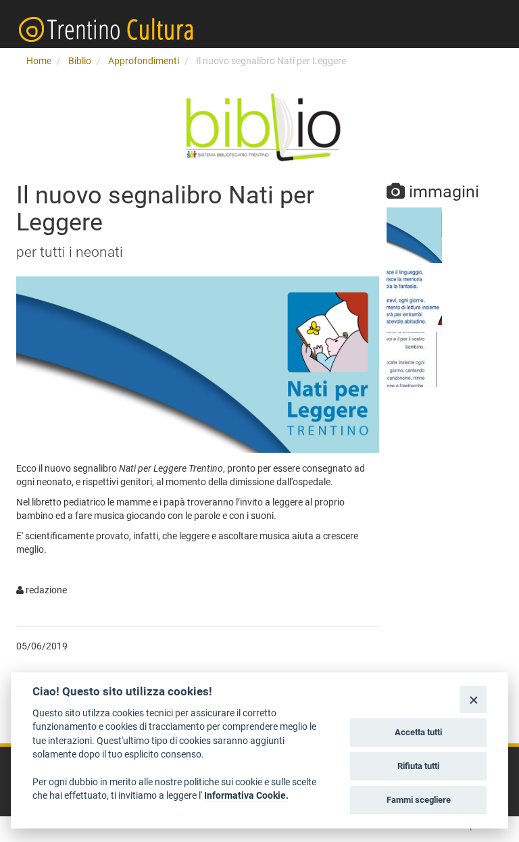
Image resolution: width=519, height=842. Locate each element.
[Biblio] (259, 129)
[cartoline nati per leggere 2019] (414, 297)
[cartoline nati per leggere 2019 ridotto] (414, 235)
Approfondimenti (143, 60)
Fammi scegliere (419, 800)
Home (38, 60)
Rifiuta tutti (418, 766)
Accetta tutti (418, 732)
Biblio (79, 60)
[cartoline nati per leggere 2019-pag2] (414, 359)
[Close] (473, 699)
